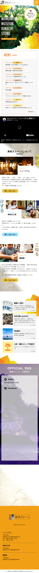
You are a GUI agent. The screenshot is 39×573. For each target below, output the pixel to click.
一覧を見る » (30, 111)
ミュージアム (7, 532)
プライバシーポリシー (19, 524)
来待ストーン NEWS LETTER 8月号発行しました (19, 107)
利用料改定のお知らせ (11, 101)
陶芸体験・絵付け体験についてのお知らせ (17, 64)
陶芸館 (5, 555)
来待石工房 (6, 545)
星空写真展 (8, 90)
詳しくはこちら (10, 191)
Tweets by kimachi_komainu (11, 382)
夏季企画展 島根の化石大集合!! (14, 70)
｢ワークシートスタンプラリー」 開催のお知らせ (18, 96)
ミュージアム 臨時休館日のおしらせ (16, 76)
